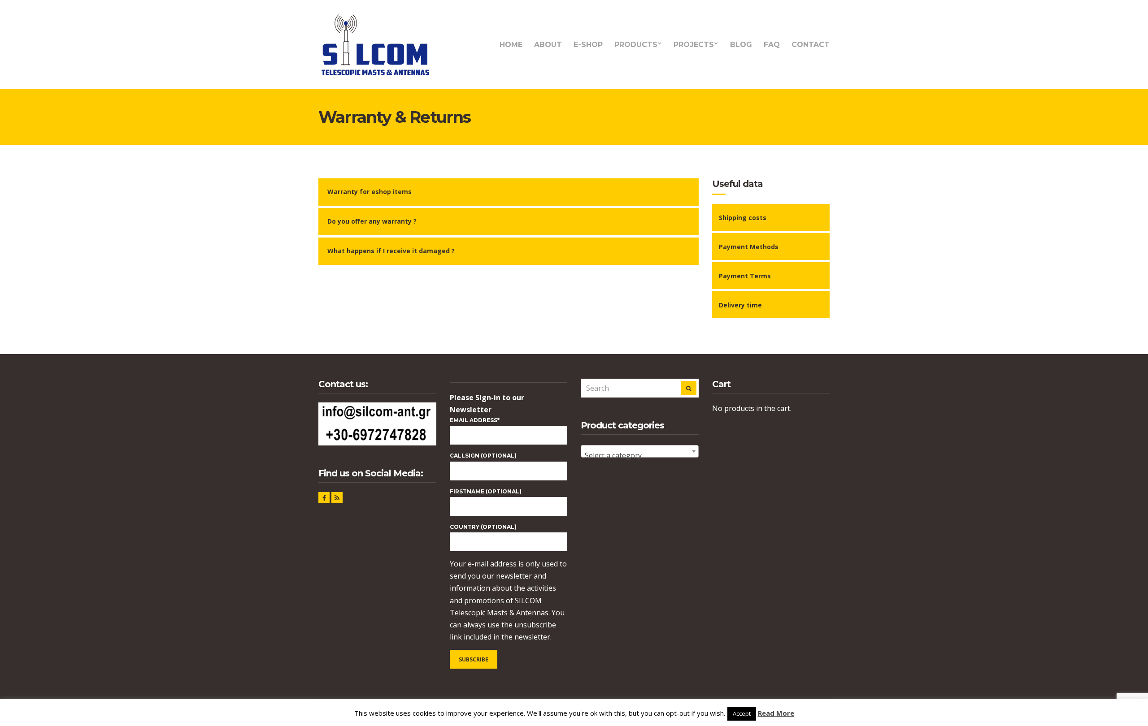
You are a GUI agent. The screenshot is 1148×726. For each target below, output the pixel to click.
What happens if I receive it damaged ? (391, 250)
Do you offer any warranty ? (372, 221)
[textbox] (639, 455)
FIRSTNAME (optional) (486, 491)
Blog (741, 44)
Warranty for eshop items (369, 191)
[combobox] (640, 451)
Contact (810, 44)
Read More (776, 713)
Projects (694, 44)
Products (635, 44)
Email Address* (475, 420)
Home (511, 44)
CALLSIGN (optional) (483, 455)
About (548, 44)
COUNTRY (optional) (483, 526)
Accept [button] (742, 713)
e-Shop (588, 44)
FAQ (772, 44)
